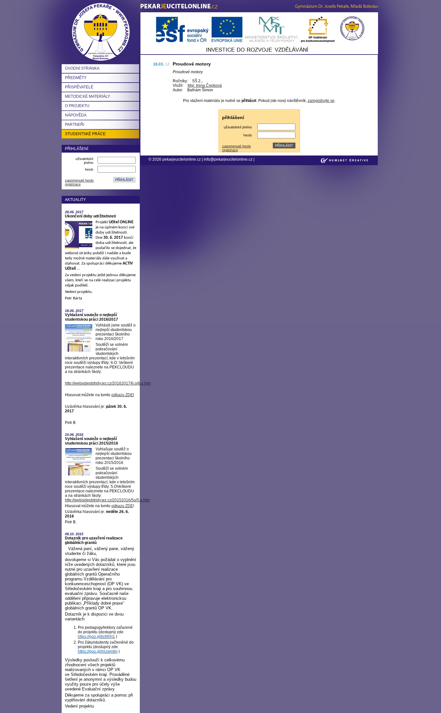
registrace (73, 184)
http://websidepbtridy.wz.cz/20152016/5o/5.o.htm (107, 500)
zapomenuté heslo (79, 180)
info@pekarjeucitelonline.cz (228, 159)
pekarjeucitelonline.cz (182, 159)
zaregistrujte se (321, 100)
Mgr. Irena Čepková (205, 85)
